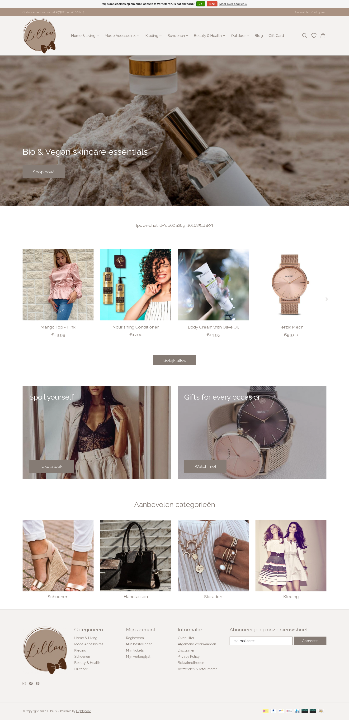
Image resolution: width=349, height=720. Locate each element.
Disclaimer (186, 650)
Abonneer (310, 641)
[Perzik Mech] (290, 284)
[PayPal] (273, 711)
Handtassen (136, 596)
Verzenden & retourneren (197, 669)
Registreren (135, 638)
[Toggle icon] (304, 35)
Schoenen (58, 596)
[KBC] (297, 711)
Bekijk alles (174, 360)
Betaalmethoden (191, 663)
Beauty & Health (87, 663)
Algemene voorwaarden (197, 644)
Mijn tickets (135, 650)
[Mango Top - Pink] (58, 284)
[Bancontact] (281, 711)
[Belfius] (289, 711)
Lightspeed (83, 711)
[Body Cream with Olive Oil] (213, 284)
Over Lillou (186, 638)
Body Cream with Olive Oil (213, 326)
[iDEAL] (266, 711)
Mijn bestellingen (139, 644)
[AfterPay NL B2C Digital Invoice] (313, 711)
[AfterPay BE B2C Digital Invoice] (305, 711)
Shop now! (43, 171)
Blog (259, 36)
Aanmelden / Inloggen (310, 12)
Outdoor (81, 669)
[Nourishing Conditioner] (135, 284)
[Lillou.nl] (39, 35)
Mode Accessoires (88, 644)
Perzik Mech (290, 326)
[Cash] (321, 711)
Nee (212, 4)
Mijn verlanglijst (138, 656)
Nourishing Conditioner (136, 326)
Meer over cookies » (233, 4)
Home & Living (85, 638)
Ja (200, 4)
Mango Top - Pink (58, 326)
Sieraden (213, 596)
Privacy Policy (189, 656)
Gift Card (276, 36)
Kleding (291, 596)
